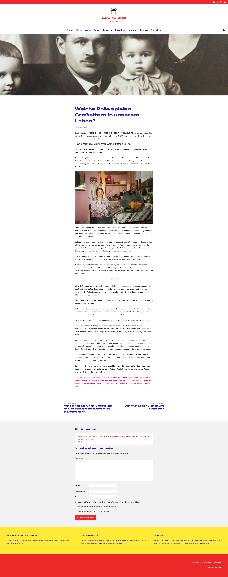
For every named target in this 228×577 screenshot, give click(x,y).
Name (77, 485)
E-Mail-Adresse (80, 491)
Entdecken (120, 30)
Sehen (70, 30)
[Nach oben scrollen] (224, 573)
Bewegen (107, 30)
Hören (79, 30)
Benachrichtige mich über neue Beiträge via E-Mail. (93, 511)
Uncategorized (80, 104)
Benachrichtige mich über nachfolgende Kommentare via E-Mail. (97, 506)
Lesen (88, 30)
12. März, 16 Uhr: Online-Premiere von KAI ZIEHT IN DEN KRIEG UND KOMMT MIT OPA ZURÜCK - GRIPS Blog (114, 436)
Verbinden (132, 30)
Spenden (144, 30)
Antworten (80, 441)
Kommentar (79, 458)
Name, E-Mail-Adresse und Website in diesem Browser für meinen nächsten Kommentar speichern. (108, 502)
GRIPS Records (140, 540)
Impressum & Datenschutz (207, 563)
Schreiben (156, 30)
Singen (96, 30)
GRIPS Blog (114, 18)
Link (16, 543)
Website (77, 497)
